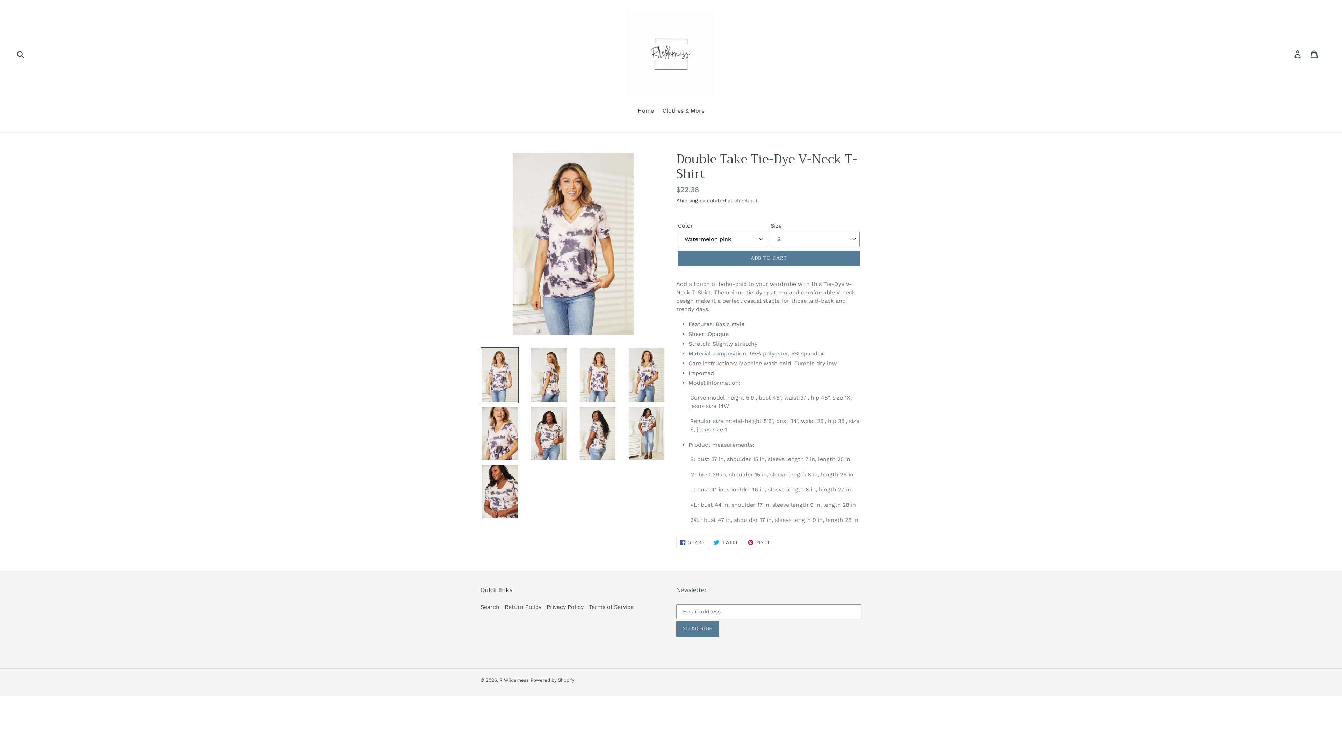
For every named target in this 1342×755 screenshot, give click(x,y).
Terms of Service (611, 607)
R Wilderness (514, 680)
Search (490, 607)
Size (776, 225)
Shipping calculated (701, 200)
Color (685, 225)
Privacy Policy (565, 607)
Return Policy (523, 607)
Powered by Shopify (553, 680)
